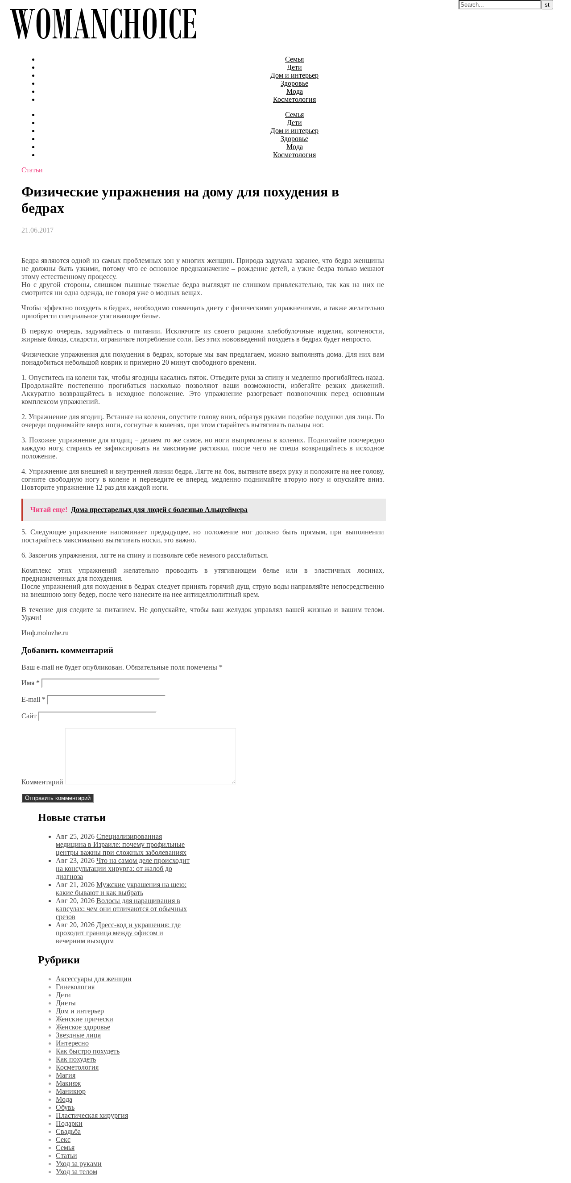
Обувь (65, 1107)
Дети (294, 67)
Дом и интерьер (294, 75)
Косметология (294, 99)
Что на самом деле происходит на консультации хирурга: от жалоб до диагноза (123, 868)
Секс (63, 1139)
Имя (30, 683)
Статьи (32, 170)
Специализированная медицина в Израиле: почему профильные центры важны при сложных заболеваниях (121, 844)
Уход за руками (79, 1163)
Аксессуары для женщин (94, 979)
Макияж (68, 1083)
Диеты (66, 1003)
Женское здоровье (83, 1027)
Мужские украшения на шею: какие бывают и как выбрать (121, 888)
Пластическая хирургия (92, 1115)
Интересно (72, 1043)
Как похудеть (76, 1059)
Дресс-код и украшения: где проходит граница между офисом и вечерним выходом (118, 933)
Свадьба (68, 1131)
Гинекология (75, 987)
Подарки (69, 1123)
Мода (294, 91)
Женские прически (84, 1019)
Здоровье (294, 83)
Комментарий (42, 782)
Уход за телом (76, 1171)
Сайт (29, 716)
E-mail (33, 699)
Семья (294, 59)
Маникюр (71, 1091)
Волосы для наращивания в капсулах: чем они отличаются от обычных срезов (121, 909)
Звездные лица (78, 1035)
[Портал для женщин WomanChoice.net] (103, 44)
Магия (65, 1075)
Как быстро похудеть (88, 1051)
